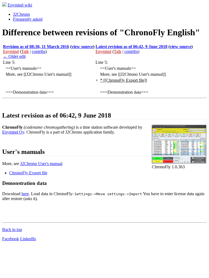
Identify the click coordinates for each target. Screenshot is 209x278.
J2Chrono (21, 14)
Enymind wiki (20, 5)
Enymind (11, 51)
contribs (38, 51)
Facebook (10, 238)
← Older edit (14, 56)
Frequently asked (27, 19)
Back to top (12, 229)
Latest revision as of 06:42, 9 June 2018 (131, 46)
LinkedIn (28, 238)
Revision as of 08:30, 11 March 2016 (36, 46)
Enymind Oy (13, 132)
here (25, 193)
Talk (25, 51)
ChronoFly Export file (28, 172)
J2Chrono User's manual (41, 163)
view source (82, 46)
